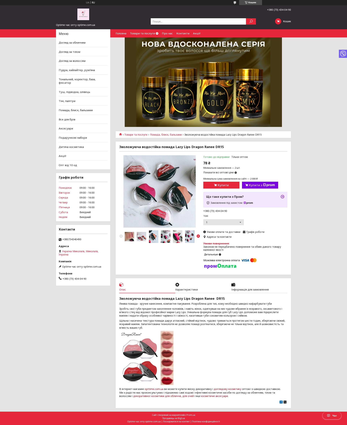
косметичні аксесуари (214, 396)
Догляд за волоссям (72, 61)
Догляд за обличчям (72, 42)
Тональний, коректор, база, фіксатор (77, 80)
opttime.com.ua (154, 389)
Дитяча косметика (71, 146)
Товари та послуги (142, 33)
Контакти (182, 33)
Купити (223, 185)
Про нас (167, 33)
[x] (285, 402)
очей (191, 396)
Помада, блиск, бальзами (166, 134)
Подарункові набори (73, 137)
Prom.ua (191, 415)
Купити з (255, 185)
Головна (121, 33)
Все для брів (67, 119)
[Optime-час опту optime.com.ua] (83, 14)
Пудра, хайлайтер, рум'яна (77, 70)
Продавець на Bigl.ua (173, 418)
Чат (334, 415)
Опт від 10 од (68, 165)
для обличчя (173, 396)
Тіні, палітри (67, 101)
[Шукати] (251, 21)
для (184, 396)
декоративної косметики (148, 396)
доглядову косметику (227, 389)
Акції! (196, 33)
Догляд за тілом (69, 52)
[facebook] (281, 402)
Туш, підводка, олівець (74, 92)
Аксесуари (66, 128)
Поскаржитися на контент (176, 421)
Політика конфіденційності (206, 421)
